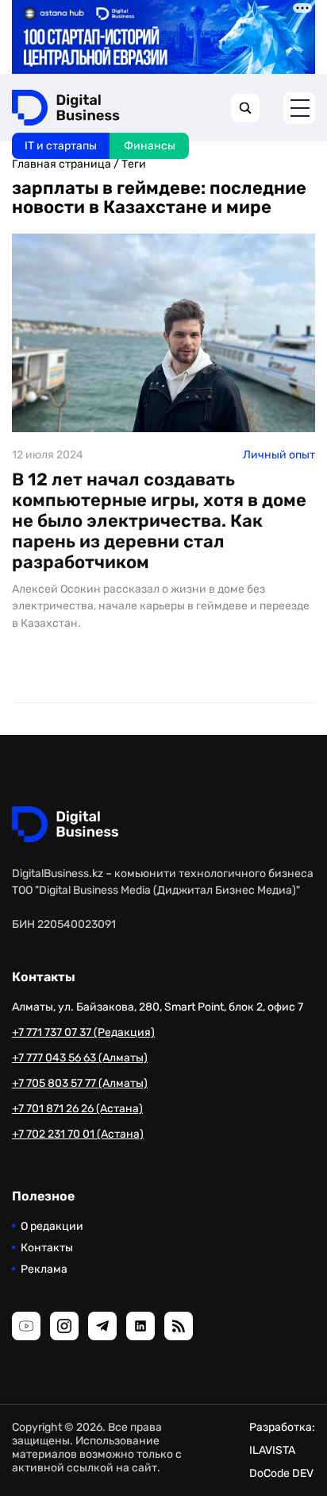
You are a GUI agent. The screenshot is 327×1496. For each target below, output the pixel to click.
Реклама (44, 1269)
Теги (133, 164)
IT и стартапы (61, 146)
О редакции (52, 1226)
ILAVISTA (272, 1450)
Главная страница (61, 164)
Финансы (149, 146)
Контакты (47, 1247)
